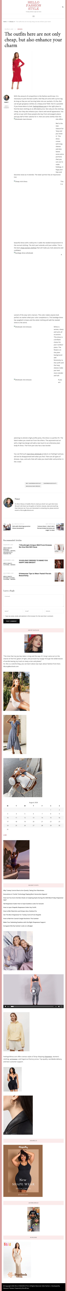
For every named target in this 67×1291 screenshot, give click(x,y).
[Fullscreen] (61, 1006)
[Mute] (59, 1006)
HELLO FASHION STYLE (33, 6)
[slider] (32, 1006)
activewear (14, 1059)
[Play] (5, 1006)
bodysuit (6, 549)
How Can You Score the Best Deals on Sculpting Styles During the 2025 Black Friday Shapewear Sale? (33, 899)
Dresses (20, 29)
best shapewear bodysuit (33, 483)
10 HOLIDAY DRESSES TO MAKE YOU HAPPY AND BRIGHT (33, 561)
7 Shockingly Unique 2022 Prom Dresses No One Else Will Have (35, 546)
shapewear (48, 1057)
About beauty (7, 548)
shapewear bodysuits (50, 483)
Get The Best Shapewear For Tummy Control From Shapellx (22, 915)
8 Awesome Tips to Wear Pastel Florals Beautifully (35, 574)
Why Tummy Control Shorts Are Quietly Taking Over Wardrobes (23, 890)
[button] (33, 991)
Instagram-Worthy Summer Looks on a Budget (18, 926)
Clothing (6, 550)
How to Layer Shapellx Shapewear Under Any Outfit (19, 907)
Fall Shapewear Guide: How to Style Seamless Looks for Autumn (23, 904)
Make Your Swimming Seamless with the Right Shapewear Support (24, 922)
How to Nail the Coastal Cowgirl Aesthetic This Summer (21, 918)
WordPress (25, 1288)
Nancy (6, 102)
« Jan (5, 835)
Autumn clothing (9, 578)
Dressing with (7, 552)
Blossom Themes (8, 1288)
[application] (33, 991)
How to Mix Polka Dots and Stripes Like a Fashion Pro (20, 911)
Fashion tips (7, 553)
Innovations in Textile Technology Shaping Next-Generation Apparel (25, 894)
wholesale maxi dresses (33, 486)
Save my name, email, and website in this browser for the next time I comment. (29, 616)
